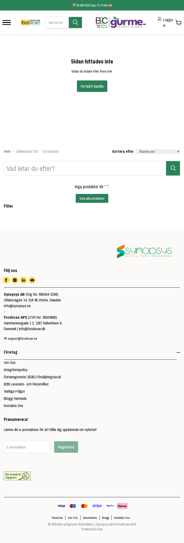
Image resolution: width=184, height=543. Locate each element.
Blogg (105, 518)
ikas (100, 529)
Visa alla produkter (92, 198)
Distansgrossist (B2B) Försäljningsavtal (32, 376)
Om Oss (10, 362)
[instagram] (15, 280)
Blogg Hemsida (15, 398)
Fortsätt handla (92, 86)
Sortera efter (123, 151)
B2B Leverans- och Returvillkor (26, 384)
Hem (7, 151)
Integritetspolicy (16, 369)
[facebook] (6, 280)
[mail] (32, 280)
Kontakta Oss (13, 405)
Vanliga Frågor (14, 391)
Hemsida (57, 518)
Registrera (66, 447)
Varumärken (90, 518)
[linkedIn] (23, 280)
